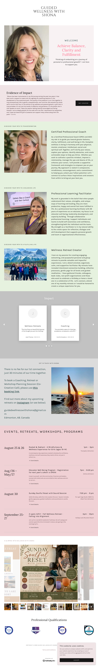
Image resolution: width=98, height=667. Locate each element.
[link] (49, 16)
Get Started (83, 103)
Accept (76, 660)
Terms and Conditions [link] (49, 650)
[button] (33, 460)
